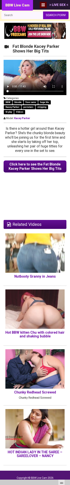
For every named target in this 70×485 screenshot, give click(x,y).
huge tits (44, 102)
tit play (9, 112)
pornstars (28, 107)
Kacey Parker (12, 107)
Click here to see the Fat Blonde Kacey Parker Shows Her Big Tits (35, 166)
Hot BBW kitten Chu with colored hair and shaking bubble (35, 334)
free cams (30, 102)
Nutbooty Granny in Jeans (35, 276)
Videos (19, 112)
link (67, 429)
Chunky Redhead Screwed (35, 392)
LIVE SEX (58, 5)
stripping (41, 107)
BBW (8, 102)
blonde (18, 102)
